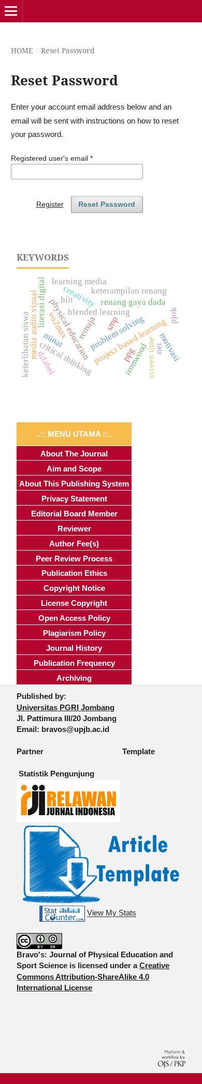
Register (50, 204)
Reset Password (106, 204)
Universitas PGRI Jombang (65, 707)
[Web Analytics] (62, 913)
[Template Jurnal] (101, 863)
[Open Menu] (11, 11)
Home (22, 50)
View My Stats (111, 913)
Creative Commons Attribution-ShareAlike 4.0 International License (93, 976)
